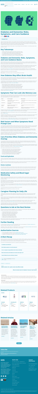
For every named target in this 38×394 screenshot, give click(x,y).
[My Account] (34, 4)
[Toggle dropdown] (20, 4)
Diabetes (2, 263)
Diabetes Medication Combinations (18, 146)
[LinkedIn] (8, 36)
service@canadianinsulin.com (33, 363)
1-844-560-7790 (33, 365)
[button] (19, 39)
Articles (32, 4)
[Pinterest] (5, 36)
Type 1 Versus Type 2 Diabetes (14, 82)
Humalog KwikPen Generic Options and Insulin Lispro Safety (14, 327)
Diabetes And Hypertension (9, 90)
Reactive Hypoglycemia (11, 110)
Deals (26, 4)
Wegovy (31, 302)
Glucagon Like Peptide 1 (19, 184)
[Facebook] (4, 36)
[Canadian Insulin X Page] (5, 376)
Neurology (8, 263)
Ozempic (3, 302)
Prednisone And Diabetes (28, 226)
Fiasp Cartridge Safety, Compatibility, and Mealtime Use (33, 327)
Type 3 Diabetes (10, 68)
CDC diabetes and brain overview (19, 232)
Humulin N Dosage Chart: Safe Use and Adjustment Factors (4, 327)
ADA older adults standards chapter (21, 234)
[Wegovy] (33, 296)
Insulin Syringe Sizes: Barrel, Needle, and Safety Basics (23, 327)
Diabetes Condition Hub (31, 224)
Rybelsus (22, 302)
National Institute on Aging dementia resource (21, 233)
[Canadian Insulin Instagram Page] (3, 376)
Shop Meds (15, 4)
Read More (2, 336)
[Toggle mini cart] (36, 4)
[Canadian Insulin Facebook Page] (1, 376)
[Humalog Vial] (14, 296)
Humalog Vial (13, 302)
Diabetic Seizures (5, 113)
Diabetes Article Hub (10, 224)
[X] (7, 36)
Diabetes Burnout (12, 201)
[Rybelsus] (24, 296)
